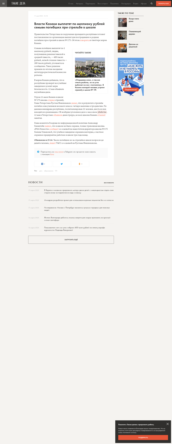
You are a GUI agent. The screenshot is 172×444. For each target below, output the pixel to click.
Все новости (109, 183)
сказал (74, 103)
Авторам (79, 3)
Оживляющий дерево (135, 32)
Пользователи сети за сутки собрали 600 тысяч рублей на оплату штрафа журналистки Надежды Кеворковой (74, 228)
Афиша (144, 3)
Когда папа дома (134, 19)
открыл (51, 100)
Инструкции (126, 3)
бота (52, 154)
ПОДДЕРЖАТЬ (143, 437)
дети (40, 171)
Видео (135, 3)
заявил (48, 126)
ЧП (56, 171)
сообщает (54, 129)
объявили (57, 115)
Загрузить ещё (71, 240)
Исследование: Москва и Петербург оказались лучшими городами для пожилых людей (77, 208)
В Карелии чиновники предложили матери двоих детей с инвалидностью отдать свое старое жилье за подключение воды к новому (79, 191)
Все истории (103, 3)
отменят (101, 115)
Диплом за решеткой (133, 45)
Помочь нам (163, 3)
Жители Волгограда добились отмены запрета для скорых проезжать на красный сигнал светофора (77, 218)
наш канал (59, 151)
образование (48, 171)
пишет (53, 143)
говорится (85, 40)
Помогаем (114, 3)
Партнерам (90, 3)
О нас (70, 3)
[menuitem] (3, 3)
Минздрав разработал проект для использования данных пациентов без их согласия (78, 200)
